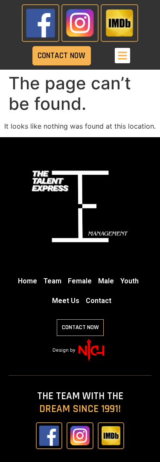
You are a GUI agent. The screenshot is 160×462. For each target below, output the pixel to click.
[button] (122, 55)
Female (80, 281)
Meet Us (65, 301)
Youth (129, 281)
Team (52, 281)
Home (27, 281)
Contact (98, 301)
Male (106, 281)
